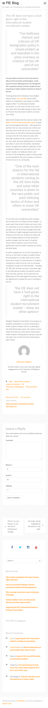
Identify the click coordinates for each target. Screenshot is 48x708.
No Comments (25, 397)
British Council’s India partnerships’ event (20, 122)
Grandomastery (15, 647)
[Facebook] (12, 547)
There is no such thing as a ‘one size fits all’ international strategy (13, 526)
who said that (22, 99)
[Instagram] (28, 547)
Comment (9, 440)
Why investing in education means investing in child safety (22, 593)
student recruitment (13, 384)
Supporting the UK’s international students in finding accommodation (22, 609)
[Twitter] (20, 547)
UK (23, 384)
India (10, 381)
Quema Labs (6, 703)
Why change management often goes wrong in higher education (22, 578)
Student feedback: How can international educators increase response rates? (20, 601)
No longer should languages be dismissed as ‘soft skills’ (34, 525)
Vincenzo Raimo (24, 362)
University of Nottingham (15, 387)
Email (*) (9, 475)
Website (9, 486)
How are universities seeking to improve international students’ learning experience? (21, 586)
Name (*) (9, 465)
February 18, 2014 (12, 397)
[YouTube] (36, 547)
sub (11, 638)
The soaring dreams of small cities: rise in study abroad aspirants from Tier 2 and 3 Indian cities (24, 667)
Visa (7, 389)
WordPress (21, 701)
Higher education (12, 404)
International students (22, 381)
